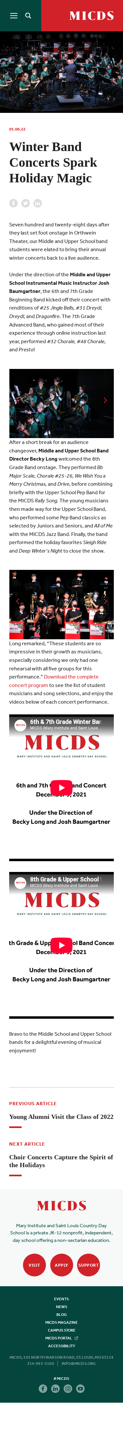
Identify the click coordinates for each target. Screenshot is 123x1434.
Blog (61, 1314)
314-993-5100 (40, 1363)
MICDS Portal (59, 1338)
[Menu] (13, 15)
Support (88, 1265)
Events (61, 1299)
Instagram (68, 1388)
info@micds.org (79, 1363)
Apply (61, 1265)
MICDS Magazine (61, 1322)
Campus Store (61, 1330)
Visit (34, 1265)
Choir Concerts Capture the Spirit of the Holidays (61, 1160)
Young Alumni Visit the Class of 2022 (61, 1116)
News (61, 1306)
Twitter (25, 203)
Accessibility (61, 1346)
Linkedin (37, 203)
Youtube (80, 1388)
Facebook (13, 203)
